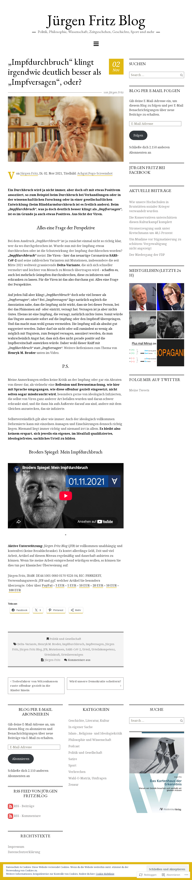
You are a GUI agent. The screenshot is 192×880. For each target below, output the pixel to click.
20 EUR (98, 585)
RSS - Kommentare (27, 816)
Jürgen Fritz (116, 92)
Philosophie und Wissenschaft (89, 740)
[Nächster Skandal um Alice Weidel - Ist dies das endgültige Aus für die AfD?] (170, 296)
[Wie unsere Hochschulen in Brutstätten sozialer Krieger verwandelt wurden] (170, 324)
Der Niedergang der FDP (147, 255)
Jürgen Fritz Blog (96, 20)
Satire (72, 759)
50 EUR (111, 585)
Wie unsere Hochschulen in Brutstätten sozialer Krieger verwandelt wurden (149, 206)
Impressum (16, 847)
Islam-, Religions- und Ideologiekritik (95, 733)
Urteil (86, 649)
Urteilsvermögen (72, 654)
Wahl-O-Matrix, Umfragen (87, 778)
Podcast (74, 746)
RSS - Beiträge (24, 806)
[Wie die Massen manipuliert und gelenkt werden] (170, 352)
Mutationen (56, 649)
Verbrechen (77, 772)
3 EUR (60, 585)
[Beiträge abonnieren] (10, 806)
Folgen (138, 135)
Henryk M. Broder (49, 644)
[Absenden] (181, 75)
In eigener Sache (80, 727)
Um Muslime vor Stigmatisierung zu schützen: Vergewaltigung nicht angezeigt (155, 243)
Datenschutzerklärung (24, 852)
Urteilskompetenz (103, 649)
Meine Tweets (139, 390)
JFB (45, 649)
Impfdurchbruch (73, 644)
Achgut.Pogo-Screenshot (94, 173)
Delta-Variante (26, 644)
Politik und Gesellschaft (65, 639)
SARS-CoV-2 (73, 649)
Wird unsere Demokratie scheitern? (95, 681)
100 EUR (15, 590)
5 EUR (71, 585)
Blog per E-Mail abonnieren (35, 712)
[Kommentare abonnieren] (10, 816)
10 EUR (84, 585)
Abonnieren (20, 759)
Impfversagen (95, 644)
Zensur (73, 784)
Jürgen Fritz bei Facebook (147, 170)
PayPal (47, 585)
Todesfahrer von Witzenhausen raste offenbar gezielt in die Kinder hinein (34, 685)
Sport (72, 765)
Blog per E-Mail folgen (154, 90)
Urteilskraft (52, 654)
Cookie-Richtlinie (105, 873)
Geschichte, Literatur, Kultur (88, 720)
